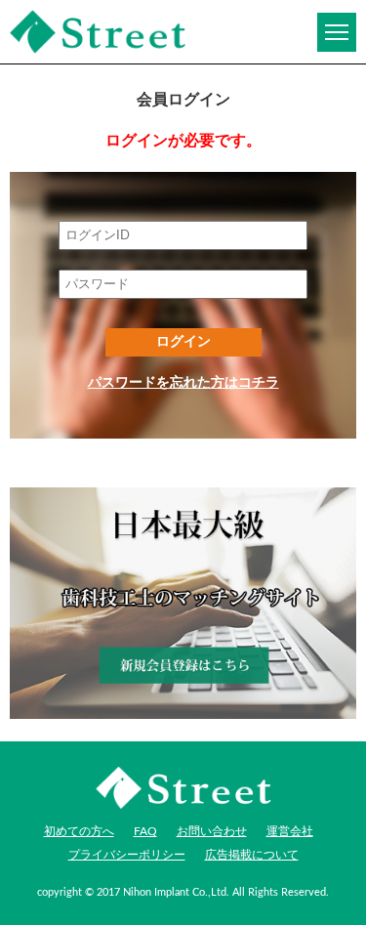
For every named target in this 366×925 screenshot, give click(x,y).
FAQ (145, 831)
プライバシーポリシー (126, 855)
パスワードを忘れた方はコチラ (183, 383)
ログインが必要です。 (183, 140)
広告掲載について (252, 855)
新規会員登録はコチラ (183, 603)
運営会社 (289, 831)
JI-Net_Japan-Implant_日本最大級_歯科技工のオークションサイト (97, 32)
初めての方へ (79, 831)
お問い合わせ (212, 831)
